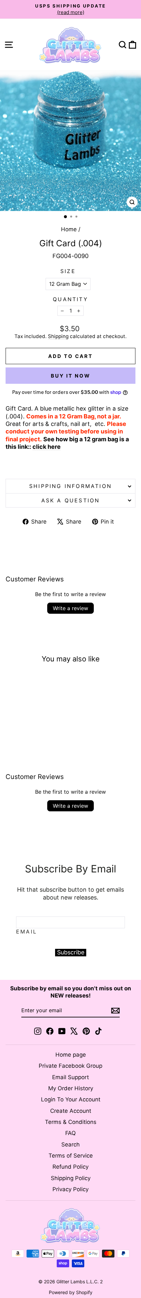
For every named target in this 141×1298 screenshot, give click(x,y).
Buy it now (71, 376)
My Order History (70, 1088)
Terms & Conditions (70, 1122)
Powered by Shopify (70, 1292)
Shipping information (70, 486)
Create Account (70, 1111)
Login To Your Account (70, 1099)
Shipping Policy (71, 1178)
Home (69, 229)
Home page (70, 1054)
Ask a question (70, 500)
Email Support (70, 1077)
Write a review (70, 608)
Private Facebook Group (70, 1066)
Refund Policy (70, 1166)
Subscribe (70, 952)
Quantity (70, 299)
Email (26, 931)
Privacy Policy (70, 1189)
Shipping (58, 336)
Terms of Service (71, 1155)
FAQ (70, 1133)
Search (70, 1144)
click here (46, 446)
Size (68, 271)
